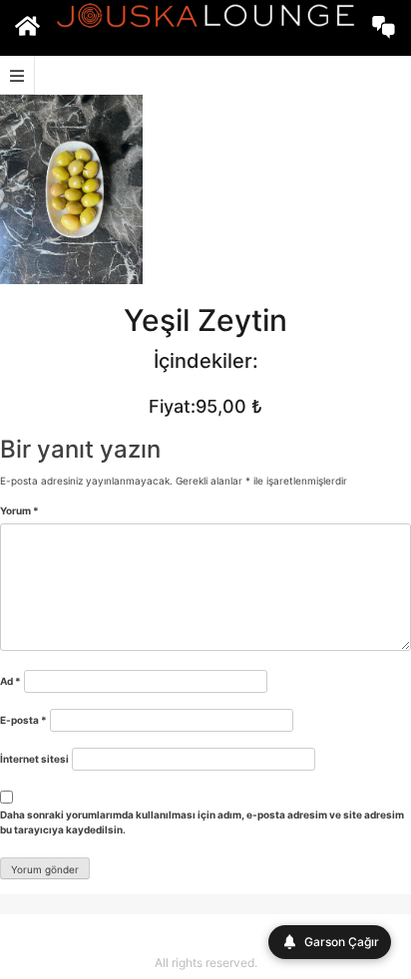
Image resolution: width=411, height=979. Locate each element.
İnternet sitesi (34, 759)
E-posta (23, 720)
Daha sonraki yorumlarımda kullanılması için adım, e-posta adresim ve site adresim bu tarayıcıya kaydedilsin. (202, 822)
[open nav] (17, 75)
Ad (10, 681)
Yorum (19, 510)
